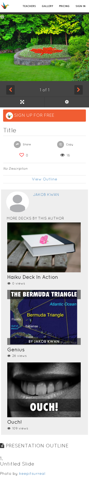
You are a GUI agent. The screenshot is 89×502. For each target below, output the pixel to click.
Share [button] (26, 144)
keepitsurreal (32, 473)
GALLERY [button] (47, 6)
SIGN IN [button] (80, 6)
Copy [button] (69, 144)
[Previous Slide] (10, 90)
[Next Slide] (78, 90)
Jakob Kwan (46, 194)
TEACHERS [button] (29, 6)
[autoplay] (66, 102)
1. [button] (1, 458)
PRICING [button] (64, 6)
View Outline (44, 179)
